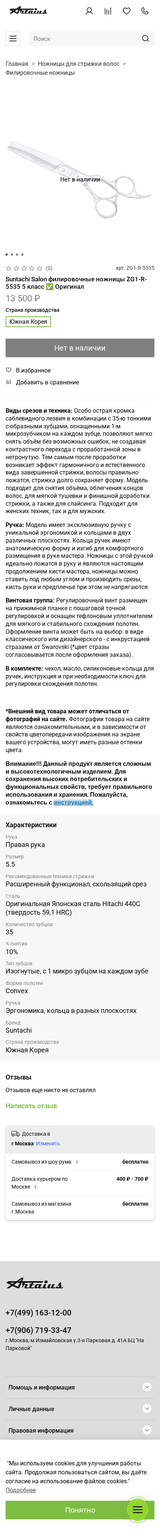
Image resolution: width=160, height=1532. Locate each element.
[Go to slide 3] (17, 254)
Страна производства (33, 310)
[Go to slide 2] (12, 254)
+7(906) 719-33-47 (38, 1330)
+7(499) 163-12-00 (38, 1312)
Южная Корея (28, 321)
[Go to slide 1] (7, 254)
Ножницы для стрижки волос (78, 63)
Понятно (80, 1510)
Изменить (48, 1143)
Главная (17, 63)
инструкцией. (73, 802)
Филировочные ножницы (40, 72)
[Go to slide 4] (22, 254)
